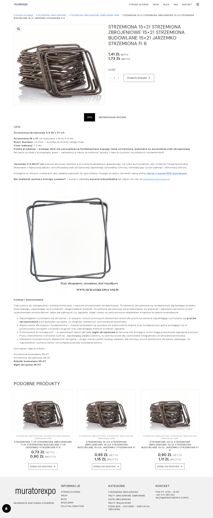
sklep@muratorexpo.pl (156, 179)
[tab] (89, 117)
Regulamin (67, 502)
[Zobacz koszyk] (197, 4)
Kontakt (187, 4)
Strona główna (23, 15)
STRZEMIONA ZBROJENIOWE (123, 492)
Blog (166, 4)
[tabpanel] (106, 246)
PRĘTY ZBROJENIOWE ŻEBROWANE (126, 495)
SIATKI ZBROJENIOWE (119, 499)
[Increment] (118, 78)
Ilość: (112, 70)
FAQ (176, 4)
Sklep (156, 4)
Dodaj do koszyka (137, 77)
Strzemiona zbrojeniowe (51, 15)
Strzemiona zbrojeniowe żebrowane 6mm (94, 15)
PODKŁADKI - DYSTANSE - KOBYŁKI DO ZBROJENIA (129, 508)
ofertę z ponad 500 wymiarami (166, 173)
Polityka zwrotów (72, 506)
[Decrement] (110, 78)
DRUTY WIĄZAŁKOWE (119, 503)
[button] (19, 29)
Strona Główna (139, 4)
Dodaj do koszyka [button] (41, 466)
